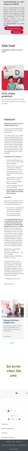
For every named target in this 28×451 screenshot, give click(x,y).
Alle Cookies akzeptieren (14, 28)
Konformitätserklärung (21, 445)
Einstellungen (17, 32)
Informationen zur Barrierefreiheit (8, 445)
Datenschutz (19, 441)
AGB (14, 441)
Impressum (8, 441)
